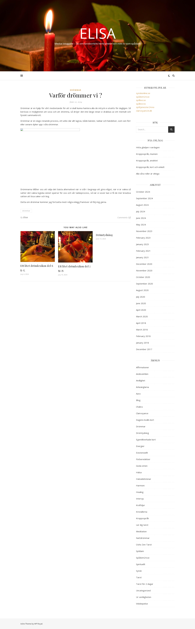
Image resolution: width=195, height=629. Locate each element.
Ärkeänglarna (142, 387)
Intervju (140, 498)
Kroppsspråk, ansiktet (147, 160)
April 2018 (141, 323)
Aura (138, 393)
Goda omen (141, 465)
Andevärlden (142, 373)
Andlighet (140, 380)
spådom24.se (142, 96)
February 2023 (143, 237)
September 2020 (144, 283)
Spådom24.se (142, 557)
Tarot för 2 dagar (144, 583)
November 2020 (144, 270)
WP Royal (38, 623)
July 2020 (140, 296)
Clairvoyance (142, 413)
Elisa (97, 33)
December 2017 (144, 349)
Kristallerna (141, 511)
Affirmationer (142, 367)
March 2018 (142, 329)
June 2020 (141, 303)
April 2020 (141, 309)
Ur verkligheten (143, 597)
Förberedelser (143, 459)
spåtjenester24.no (145, 107)
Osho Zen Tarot (144, 544)
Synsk (139, 570)
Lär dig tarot (142, 524)
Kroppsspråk (142, 518)
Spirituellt (140, 564)
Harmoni (140, 485)
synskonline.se (143, 93)
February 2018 (143, 336)
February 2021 (143, 250)
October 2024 (143, 191)
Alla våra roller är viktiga (147, 173)
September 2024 (144, 198)
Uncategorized (143, 590)
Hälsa (139, 472)
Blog (138, 400)
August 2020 (142, 290)
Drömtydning (104, 235)
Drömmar (75, 90)
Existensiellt (142, 452)
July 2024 (140, 211)
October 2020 (143, 277)
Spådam (140, 551)
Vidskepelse (142, 603)
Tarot (139, 577)
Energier (140, 446)
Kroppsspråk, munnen (147, 154)
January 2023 (142, 244)
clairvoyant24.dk (144, 110)
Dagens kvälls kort (145, 419)
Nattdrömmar (143, 538)
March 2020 (142, 316)
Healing (139, 492)
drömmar (26, 211)
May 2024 (141, 224)
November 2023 (144, 231)
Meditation (141, 531)
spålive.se (141, 100)
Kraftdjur (140, 505)
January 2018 (142, 342)
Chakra (139, 406)
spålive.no (141, 103)
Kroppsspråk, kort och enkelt (150, 167)
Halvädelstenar (143, 478)
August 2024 (142, 204)
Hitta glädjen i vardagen (148, 147)
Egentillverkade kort (146, 439)
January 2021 (142, 257)
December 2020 (144, 263)
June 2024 (141, 218)
